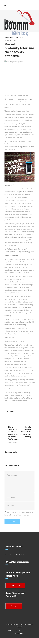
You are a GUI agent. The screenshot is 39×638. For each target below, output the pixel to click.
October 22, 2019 (19, 37)
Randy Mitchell (11, 40)
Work (13, 624)
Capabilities (25, 624)
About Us (18, 624)
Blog (30, 624)
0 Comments (9, 411)
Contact (19, 627)
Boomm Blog (8, 37)
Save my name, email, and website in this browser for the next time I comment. (18, 513)
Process (8, 624)
